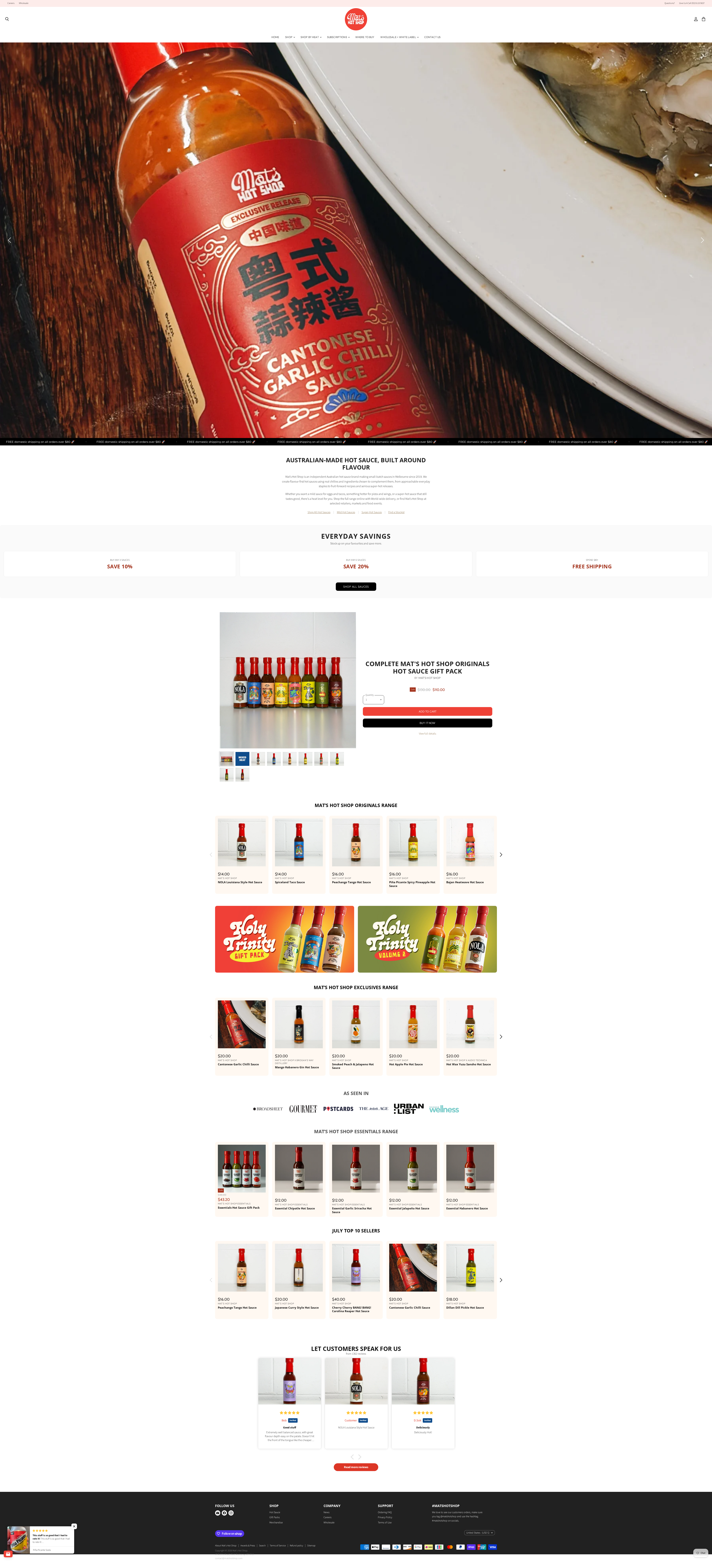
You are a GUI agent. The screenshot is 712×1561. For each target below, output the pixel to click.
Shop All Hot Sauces (319, 591)
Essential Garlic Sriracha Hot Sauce (352, 1289)
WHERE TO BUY (364, 37)
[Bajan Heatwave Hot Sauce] (470, 921)
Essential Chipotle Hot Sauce (295, 1287)
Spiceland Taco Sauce (290, 961)
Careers (10, 3)
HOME (275, 37)
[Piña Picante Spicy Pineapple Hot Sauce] (413, 921)
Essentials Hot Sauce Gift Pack (239, 1287)
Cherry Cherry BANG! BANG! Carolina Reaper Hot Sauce (351, 1388)
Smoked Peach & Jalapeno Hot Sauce (353, 1145)
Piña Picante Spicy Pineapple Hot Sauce (412, 963)
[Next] (702, 280)
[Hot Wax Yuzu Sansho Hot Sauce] (470, 1103)
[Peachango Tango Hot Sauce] (356, 921)
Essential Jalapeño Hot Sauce (409, 1287)
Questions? (670, 3)
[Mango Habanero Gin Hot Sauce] (299, 1103)
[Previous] (10, 280)
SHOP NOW (41, 247)
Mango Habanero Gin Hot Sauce (297, 1146)
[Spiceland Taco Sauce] (299, 921)
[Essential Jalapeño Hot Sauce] (413, 1248)
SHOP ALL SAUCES (356, 665)
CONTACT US (432, 37)
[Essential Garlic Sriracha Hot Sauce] (356, 1248)
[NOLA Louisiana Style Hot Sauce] (242, 921)
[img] (290, 1492)
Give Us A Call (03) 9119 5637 (692, 3)
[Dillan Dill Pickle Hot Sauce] (470, 1347)
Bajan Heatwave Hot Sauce (465, 961)
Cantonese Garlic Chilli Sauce (238, 1143)
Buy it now (428, 802)
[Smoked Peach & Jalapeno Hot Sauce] (356, 1103)
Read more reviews (356, 1546)
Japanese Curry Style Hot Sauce (297, 1386)
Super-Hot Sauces (372, 591)
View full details (427, 812)
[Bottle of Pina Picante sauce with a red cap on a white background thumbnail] (305, 838)
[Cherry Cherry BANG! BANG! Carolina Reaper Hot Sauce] (356, 1347)
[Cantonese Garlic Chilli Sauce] (242, 1103)
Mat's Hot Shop (429, 757)
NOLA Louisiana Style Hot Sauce (240, 961)
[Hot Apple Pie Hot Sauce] (413, 1103)
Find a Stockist (396, 591)
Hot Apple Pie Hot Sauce (406, 1143)
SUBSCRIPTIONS (337, 37)
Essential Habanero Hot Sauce (467, 1287)
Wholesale (23, 3)
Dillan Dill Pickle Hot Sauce (465, 1386)
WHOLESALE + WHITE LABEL (398, 37)
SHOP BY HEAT (310, 37)
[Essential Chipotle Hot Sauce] (299, 1248)
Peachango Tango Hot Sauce (351, 961)
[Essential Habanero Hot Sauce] (470, 1248)
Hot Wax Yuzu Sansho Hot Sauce (468, 1143)
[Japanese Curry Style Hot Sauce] (299, 1347)
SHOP (289, 37)
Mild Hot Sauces (346, 591)
